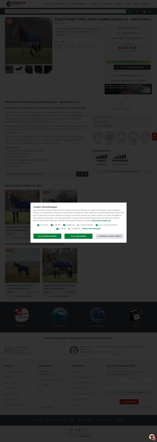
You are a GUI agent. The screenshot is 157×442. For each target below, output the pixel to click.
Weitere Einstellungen (91, 229)
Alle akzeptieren (47, 236)
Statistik (58, 225)
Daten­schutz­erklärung (101, 221)
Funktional (76, 229)
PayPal (62, 229)
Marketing (71, 225)
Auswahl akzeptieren (109, 236)
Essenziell (44, 225)
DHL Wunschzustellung (108, 225)
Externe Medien (87, 225)
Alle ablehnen (78, 236)
